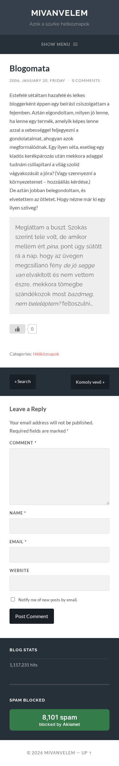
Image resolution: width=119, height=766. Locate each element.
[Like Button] (17, 329)
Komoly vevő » (90, 382)
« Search (23, 381)
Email (18, 541)
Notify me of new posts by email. (47, 599)
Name (18, 512)
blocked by (66, 722)
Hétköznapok (46, 353)
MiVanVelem (59, 13)
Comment (23, 442)
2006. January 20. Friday (37, 80)
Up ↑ (87, 752)
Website (19, 570)
